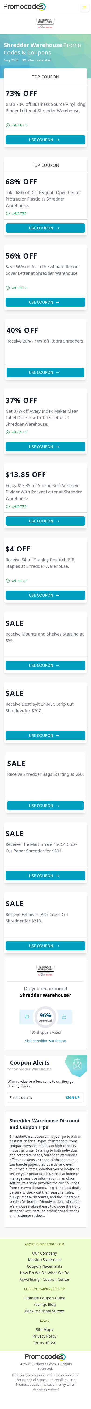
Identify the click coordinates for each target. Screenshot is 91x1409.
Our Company (44, 1253)
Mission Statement (44, 1259)
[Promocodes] (25, 7)
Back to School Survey (44, 1311)
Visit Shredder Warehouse (45, 1040)
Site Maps (44, 1329)
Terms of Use (44, 1342)
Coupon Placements (44, 1266)
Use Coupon (41, 139)
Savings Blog (44, 1304)
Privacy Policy (44, 1336)
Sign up (73, 1097)
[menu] (84, 7)
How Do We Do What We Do (45, 1272)
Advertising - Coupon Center (45, 1279)
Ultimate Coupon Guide (44, 1297)
